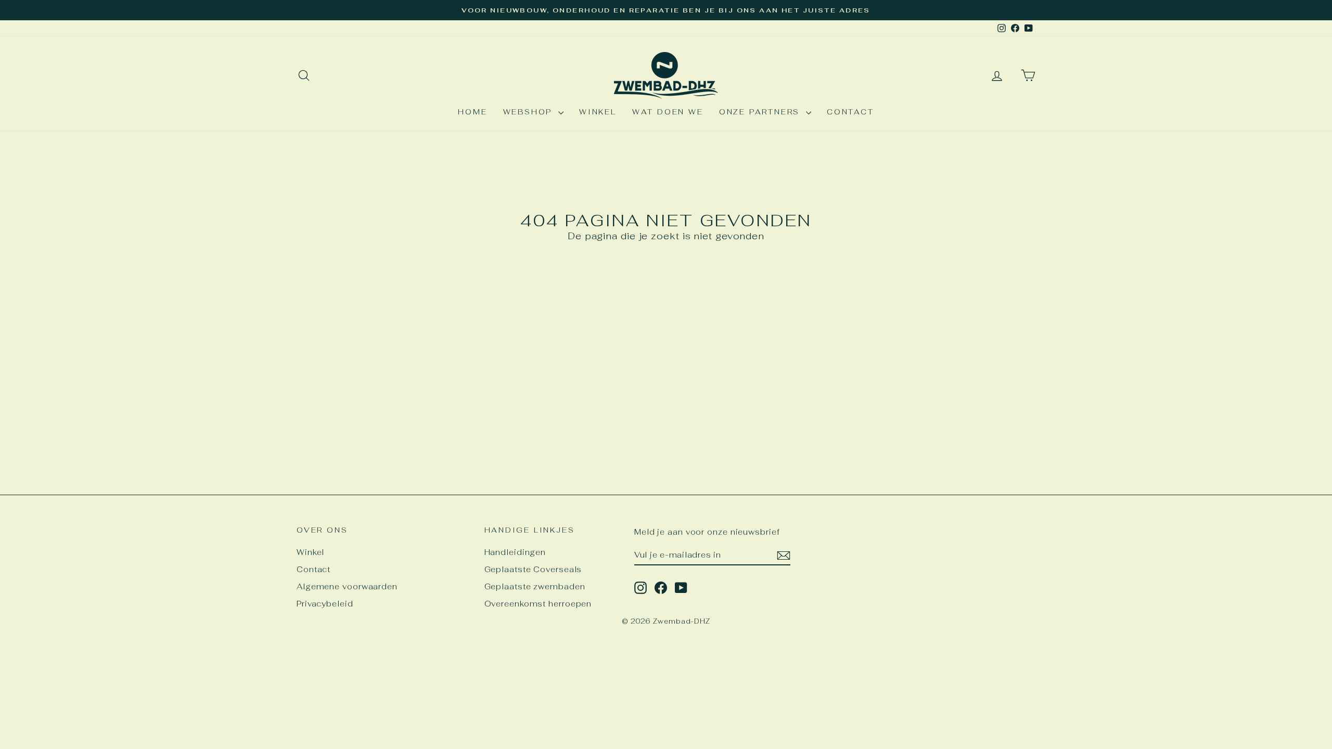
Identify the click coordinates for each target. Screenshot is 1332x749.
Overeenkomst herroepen (538, 604)
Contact (850, 112)
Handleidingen (515, 552)
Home (472, 112)
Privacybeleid (325, 604)
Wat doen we (667, 112)
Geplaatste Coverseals (533, 569)
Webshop (529, 112)
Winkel (598, 112)
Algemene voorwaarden (347, 586)
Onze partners (761, 112)
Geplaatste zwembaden (534, 586)
